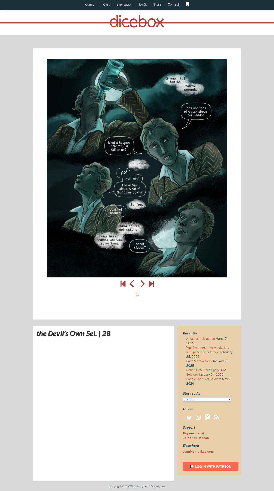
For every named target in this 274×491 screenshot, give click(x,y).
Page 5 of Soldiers (199, 361)
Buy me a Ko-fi (194, 433)
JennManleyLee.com (198, 451)
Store (157, 4)
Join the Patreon (196, 438)
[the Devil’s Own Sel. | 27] (132, 283)
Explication (124, 4)
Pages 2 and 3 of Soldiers (203, 379)
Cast (106, 4)
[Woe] (123, 283)
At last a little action (200, 339)
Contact (173, 4)
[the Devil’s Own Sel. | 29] (137, 168)
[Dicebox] (137, 22)
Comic (89, 4)
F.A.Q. (143, 4)
